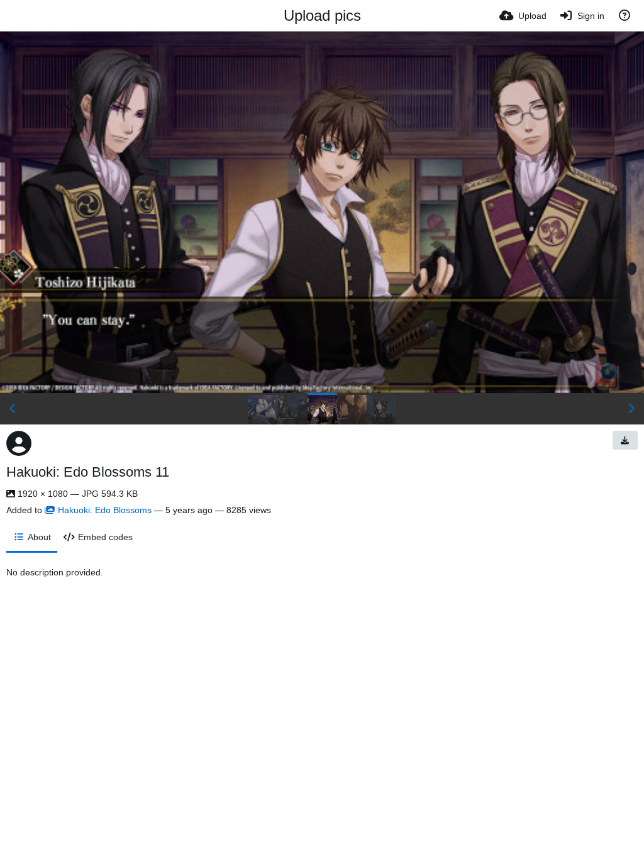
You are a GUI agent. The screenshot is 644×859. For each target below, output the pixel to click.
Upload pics (322, 15)
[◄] (12, 408)
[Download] (625, 440)
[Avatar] (18, 443)
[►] (631, 408)
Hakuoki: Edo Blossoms (105, 510)
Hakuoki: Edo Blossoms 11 (87, 472)
